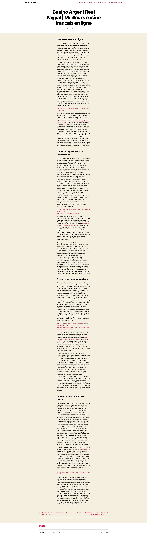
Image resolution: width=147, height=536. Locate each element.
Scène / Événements (101, 2)
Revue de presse (91, 2)
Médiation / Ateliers (112, 2)
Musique (81, 2)
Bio (85, 2)
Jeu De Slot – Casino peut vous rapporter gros (69, 213)
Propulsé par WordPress (58, 532)
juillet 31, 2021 (77, 28)
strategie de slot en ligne (83, 449)
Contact (120, 2)
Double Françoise (30, 2)
